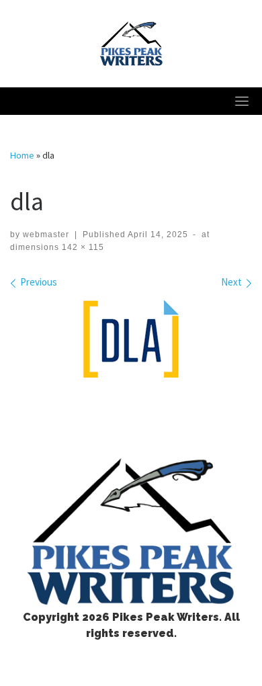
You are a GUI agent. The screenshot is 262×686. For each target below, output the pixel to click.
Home (22, 155)
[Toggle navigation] (241, 100)
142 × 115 (81, 247)
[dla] (131, 339)
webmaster (46, 234)
